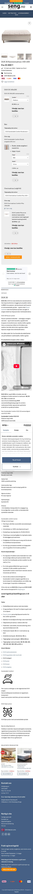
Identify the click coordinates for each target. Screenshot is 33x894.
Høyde (14, 161)
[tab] (16, 293)
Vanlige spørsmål (6, 817)
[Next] (29, 36)
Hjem (4, 13)
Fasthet (14, 97)
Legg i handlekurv (13, 257)
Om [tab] (27, 430)
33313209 (4, 788)
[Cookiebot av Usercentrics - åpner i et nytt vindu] (23, 425)
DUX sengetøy (7, 667)
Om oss (3, 825)
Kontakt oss (4, 819)
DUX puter (6, 661)
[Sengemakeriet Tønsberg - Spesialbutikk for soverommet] (16, 7)
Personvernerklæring (7, 823)
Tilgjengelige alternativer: (11, 128)
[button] (2, 7)
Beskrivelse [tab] (4, 289)
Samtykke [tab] (6, 430)
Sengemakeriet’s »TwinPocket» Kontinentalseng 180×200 (24, 767)
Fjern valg (9, 208)
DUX (16, 15)
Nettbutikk (12, 13)
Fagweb (16, 891)
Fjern (27, 96)
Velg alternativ (7, 773)
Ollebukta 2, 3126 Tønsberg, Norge (11, 802)
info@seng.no (21, 589)
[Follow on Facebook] (2, 834)
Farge (14, 155)
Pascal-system (7, 614)
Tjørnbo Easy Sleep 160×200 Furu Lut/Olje (7, 766)
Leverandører (23, 13)
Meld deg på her (9, 869)
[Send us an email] (9, 834)
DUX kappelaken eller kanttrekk (12, 655)
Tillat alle (16, 460)
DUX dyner (6, 664)
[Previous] (4, 36)
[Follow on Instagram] (5, 834)
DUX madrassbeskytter (10, 652)
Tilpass (15, 466)
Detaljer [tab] (16, 430)
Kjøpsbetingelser (6, 821)
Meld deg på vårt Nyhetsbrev (10, 859)
